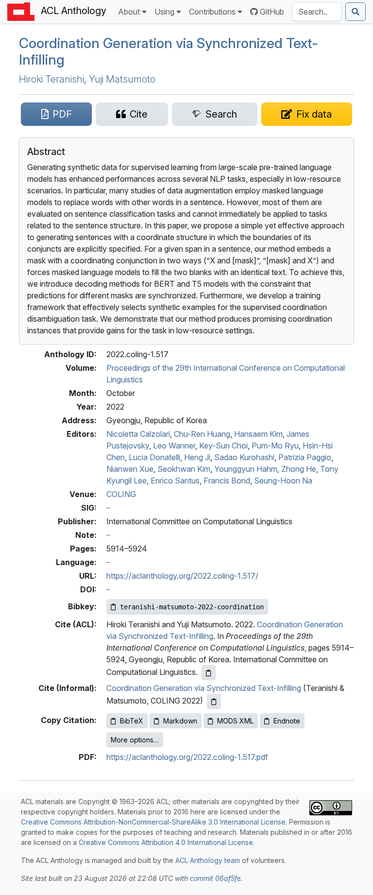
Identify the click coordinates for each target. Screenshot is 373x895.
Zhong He (298, 469)
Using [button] (164, 12)
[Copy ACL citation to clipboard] (209, 672)
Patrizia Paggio (304, 457)
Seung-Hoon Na (283, 480)
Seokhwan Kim (183, 469)
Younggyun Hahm (245, 469)
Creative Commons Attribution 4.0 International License (166, 842)
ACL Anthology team (207, 860)
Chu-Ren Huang (202, 434)
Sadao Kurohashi (244, 457)
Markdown (180, 721)
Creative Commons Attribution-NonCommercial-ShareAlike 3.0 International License (153, 822)
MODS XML (235, 721)
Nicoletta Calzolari (138, 434)
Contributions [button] (212, 12)
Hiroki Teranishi (51, 79)
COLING (121, 494)
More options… (135, 740)
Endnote (286, 721)
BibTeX (131, 721)
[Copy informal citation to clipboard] (214, 701)
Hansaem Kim (258, 434)
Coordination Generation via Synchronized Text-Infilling (168, 51)
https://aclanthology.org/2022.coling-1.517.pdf (187, 757)
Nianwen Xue (129, 469)
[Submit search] (355, 11)
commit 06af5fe (215, 878)
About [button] (129, 12)
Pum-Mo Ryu (275, 445)
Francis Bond (226, 480)
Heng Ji (197, 457)
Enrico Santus (175, 480)
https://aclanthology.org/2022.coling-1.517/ (182, 576)
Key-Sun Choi (223, 445)
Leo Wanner (174, 445)
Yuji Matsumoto (122, 79)
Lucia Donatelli (154, 457)
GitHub (272, 12)
